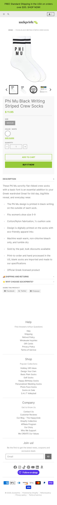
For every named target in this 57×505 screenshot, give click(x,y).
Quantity (9, 143)
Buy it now (28, 164)
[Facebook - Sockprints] (15, 467)
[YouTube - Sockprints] (33, 467)
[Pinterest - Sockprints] (28, 467)
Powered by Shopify (30, 493)
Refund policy (45, 493)
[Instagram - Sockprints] (19, 467)
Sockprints (16, 493)
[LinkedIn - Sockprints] (37, 467)
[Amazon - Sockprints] (41, 467)
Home (10, 30)
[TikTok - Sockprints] (24, 467)
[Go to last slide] (7, 89)
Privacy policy (21, 495)
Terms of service (35, 495)
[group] (13, 89)
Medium (10, 123)
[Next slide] (50, 89)
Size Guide (9, 138)
